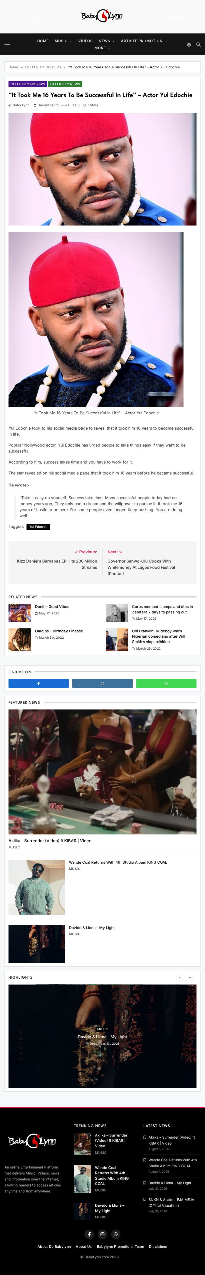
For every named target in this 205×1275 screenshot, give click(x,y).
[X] (37, 16)
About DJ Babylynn (54, 1246)
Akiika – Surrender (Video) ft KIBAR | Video (50, 840)
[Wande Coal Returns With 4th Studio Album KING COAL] (36, 887)
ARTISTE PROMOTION (142, 41)
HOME (43, 41)
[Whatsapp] (166, 683)
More (100, 48)
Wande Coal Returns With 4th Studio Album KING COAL (118, 862)
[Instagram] (23, 16)
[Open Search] (198, 44)
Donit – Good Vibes (52, 606)
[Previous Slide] (180, 977)
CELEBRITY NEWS (65, 84)
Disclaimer (158, 1246)
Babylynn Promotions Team (120, 1246)
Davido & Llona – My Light (92, 928)
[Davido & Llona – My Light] (36, 944)
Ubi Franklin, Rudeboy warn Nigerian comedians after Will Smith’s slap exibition (158, 636)
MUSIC (61, 41)
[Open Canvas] (7, 44)
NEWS (104, 41)
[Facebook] (9, 16)
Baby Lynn (21, 105)
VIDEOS (85, 41)
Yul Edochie (38, 527)
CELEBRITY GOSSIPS (27, 84)
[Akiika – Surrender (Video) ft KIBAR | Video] (102, 771)
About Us (84, 1246)
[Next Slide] (190, 977)
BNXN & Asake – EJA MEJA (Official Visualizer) (102, 1036)
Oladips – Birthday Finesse (59, 631)
